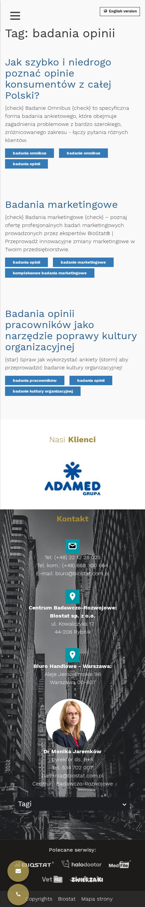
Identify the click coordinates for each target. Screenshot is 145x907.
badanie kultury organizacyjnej (43, 391)
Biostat (67, 899)
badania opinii (26, 164)
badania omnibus (29, 153)
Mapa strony (97, 899)
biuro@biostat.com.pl (82, 573)
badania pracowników (35, 380)
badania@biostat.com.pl (73, 775)
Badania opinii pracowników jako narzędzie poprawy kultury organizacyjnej (71, 330)
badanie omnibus (83, 153)
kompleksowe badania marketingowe (50, 273)
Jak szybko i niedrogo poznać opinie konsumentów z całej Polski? (58, 78)
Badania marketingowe (61, 204)
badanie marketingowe (83, 262)
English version (122, 11)
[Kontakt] (18, 894)
